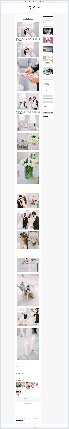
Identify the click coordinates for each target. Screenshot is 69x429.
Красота (43, 1)
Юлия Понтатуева (21, 366)
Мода (35, 1)
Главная (25, 1)
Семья (37, 1)
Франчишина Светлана (27, 371)
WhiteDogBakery (21, 378)
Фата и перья (22, 371)
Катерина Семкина (23, 373)
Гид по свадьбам (29, 1)
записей (44, 105)
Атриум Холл (21, 380)
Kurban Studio (20, 368)
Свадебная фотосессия (28, 15)
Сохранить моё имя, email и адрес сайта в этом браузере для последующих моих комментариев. (27, 418)
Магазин (40, 1)
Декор (33, 1)
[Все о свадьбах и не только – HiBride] (34, 7)
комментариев (45, 106)
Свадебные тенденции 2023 (48, 44)
